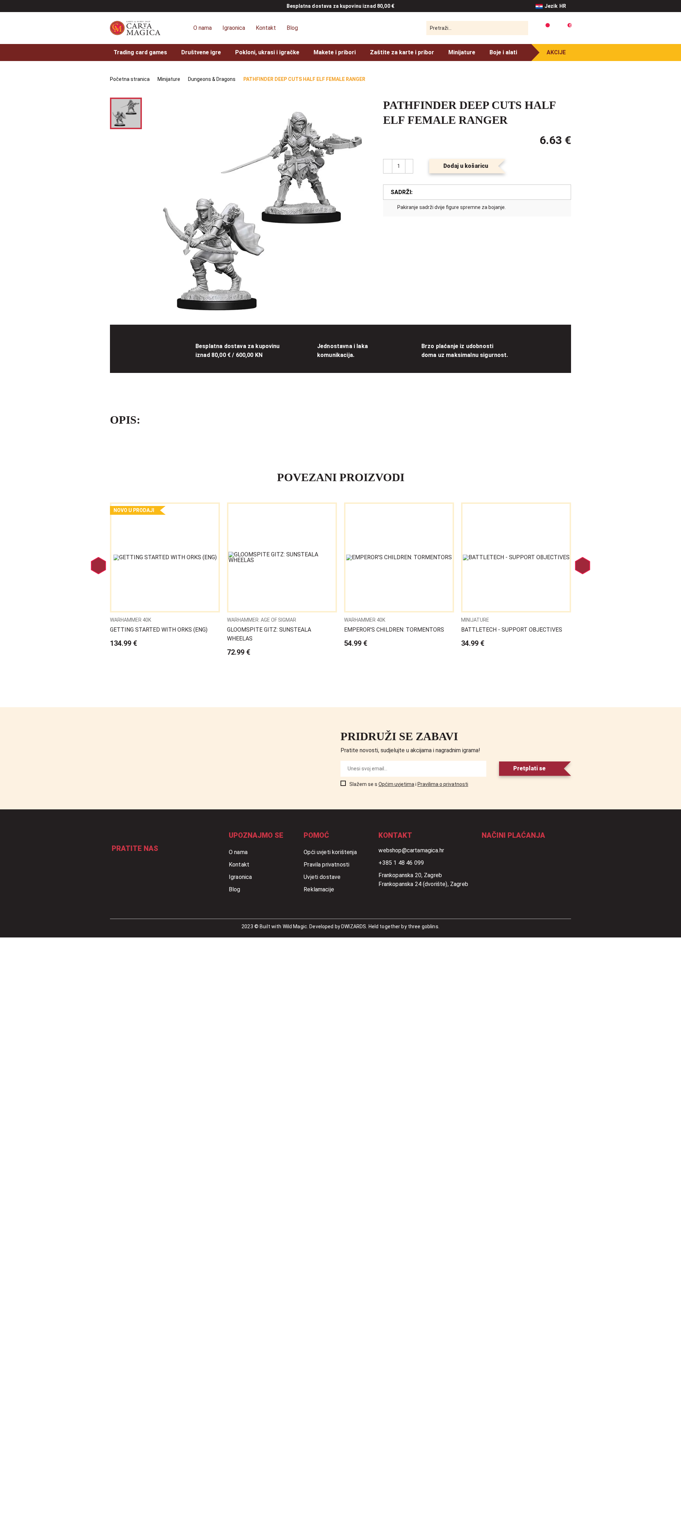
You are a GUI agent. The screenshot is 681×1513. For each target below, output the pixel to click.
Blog (292, 27)
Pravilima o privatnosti (442, 784)
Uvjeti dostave (322, 877)
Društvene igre (201, 52)
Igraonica (233, 27)
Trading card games (140, 52)
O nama (202, 27)
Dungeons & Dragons (212, 79)
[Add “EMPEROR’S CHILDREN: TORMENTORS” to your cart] (442, 513)
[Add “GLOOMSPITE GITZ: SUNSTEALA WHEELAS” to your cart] (325, 513)
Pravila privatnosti (326, 864)
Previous (98, 565)
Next (582, 565)
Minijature (461, 52)
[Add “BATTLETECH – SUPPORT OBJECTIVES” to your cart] (559, 513)
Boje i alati (503, 52)
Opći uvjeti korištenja (330, 852)
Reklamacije (319, 889)
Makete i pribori (335, 52)
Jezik (555, 6)
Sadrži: (402, 192)
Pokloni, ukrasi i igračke (267, 52)
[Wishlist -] (545, 28)
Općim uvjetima (396, 784)
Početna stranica (130, 79)
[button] (359, 112)
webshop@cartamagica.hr (411, 850)
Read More (165, 575)
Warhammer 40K (130, 620)
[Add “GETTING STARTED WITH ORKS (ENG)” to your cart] (208, 513)
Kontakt (266, 27)
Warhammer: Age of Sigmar (261, 620)
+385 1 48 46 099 (401, 862)
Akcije (556, 52)
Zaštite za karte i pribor (402, 52)
